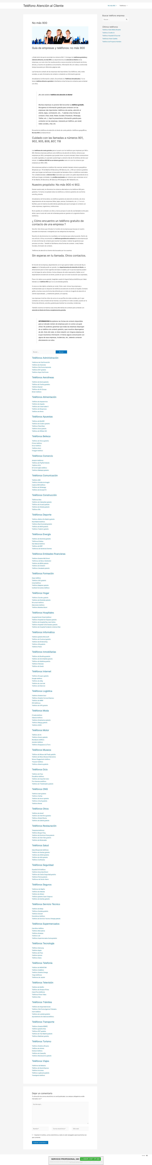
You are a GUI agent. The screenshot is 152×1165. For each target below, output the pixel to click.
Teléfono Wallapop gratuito (40, 470)
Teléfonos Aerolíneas (43, 377)
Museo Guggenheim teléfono (41, 759)
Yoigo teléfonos (37, 975)
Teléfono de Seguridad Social (41, 1007)
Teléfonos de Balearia (39, 1065)
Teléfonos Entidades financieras (48, 554)
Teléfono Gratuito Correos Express (43, 698)
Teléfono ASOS (37, 725)
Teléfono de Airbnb (38, 1048)
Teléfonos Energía (41, 534)
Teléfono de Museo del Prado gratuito (44, 754)
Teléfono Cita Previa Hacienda (41, 367)
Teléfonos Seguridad (43, 865)
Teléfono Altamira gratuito (40, 764)
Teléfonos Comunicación (45, 475)
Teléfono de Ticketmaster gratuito (42, 784)
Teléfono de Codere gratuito (41, 423)
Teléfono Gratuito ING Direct (41, 558)
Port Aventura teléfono (39, 781)
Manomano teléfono (38, 605)
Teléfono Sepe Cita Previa (40, 372)
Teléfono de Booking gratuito (41, 656)
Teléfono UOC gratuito (39, 580)
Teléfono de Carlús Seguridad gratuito (44, 874)
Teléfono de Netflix (38, 987)
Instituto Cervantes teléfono (40, 588)
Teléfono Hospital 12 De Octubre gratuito (44, 624)
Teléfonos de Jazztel (38, 977)
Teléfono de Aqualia (38, 404)
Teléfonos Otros (40, 808)
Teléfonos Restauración (44, 825)
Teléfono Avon (36, 448)
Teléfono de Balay (37, 909)
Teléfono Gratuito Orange (40, 972)
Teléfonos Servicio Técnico (46, 904)
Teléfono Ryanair (37, 387)
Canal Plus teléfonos (38, 992)
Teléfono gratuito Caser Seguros (42, 896)
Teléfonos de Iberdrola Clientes (42, 548)
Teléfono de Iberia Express (40, 1068)
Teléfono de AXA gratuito (40, 857)
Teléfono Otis (36, 509)
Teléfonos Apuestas (42, 416)
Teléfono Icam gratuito (39, 793)
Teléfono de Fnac (37, 774)
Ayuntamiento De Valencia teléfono (43, 1016)
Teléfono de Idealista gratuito (41, 661)
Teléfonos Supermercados (45, 923)
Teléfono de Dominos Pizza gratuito (43, 835)
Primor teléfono (37, 443)
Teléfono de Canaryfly (39, 1053)
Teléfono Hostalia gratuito (40, 911)
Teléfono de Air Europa (39, 389)
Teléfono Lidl (36, 936)
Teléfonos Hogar (40, 593)
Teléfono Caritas (37, 796)
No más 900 (111, 5)
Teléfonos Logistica (42, 691)
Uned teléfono (36, 583)
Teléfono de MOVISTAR (39, 967)
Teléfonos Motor (40, 730)
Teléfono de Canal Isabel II (40, 406)
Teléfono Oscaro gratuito (40, 737)
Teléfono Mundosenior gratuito (41, 1056)
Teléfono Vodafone (38, 970)
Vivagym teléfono (37, 450)
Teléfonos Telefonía (42, 963)
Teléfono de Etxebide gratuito (41, 600)
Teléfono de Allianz (38, 894)
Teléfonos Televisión (42, 982)
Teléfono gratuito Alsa (39, 1029)
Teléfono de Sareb (38, 666)
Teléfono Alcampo (37, 933)
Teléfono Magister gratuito (40, 585)
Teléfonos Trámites (42, 1002)
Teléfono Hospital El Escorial (111, 35)
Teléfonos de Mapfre (38, 889)
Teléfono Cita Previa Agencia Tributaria (44, 1009)
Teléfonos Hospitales (43, 612)
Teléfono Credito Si (108, 33)
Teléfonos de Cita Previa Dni (41, 362)
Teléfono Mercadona (38, 931)
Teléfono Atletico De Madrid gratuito (43, 519)
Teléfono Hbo (36, 997)
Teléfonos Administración (45, 357)
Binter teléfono (36, 392)
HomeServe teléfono (38, 916)
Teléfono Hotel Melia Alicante (111, 30)
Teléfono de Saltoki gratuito (40, 820)
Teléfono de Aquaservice (40, 401)
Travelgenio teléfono (38, 1075)
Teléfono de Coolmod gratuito (41, 639)
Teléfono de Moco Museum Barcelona (44, 757)
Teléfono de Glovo (37, 411)
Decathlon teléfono (38, 776)
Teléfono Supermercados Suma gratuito (44, 938)
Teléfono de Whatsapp (39, 487)
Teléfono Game (37, 958)
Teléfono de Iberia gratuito (40, 382)
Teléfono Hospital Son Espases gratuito (44, 619)
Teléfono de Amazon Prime (40, 989)
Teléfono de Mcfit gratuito (40, 526)
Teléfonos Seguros (41, 884)
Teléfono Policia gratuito (39, 877)
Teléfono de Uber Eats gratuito (41, 838)
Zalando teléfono (37, 717)
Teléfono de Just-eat (38, 683)
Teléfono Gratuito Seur (39, 695)
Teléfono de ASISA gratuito (40, 855)
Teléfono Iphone (37, 955)
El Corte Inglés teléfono (39, 468)
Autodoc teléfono (37, 742)
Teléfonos (123, 5)
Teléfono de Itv (36, 735)
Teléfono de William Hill (39, 431)
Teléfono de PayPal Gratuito (40, 463)
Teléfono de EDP (37, 546)
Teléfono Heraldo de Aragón (41, 482)
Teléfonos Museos (41, 750)
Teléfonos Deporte (41, 514)
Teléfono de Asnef (37, 813)
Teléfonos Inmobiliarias (44, 652)
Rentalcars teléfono (38, 740)
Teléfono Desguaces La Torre (41, 744)
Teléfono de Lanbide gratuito (41, 1014)
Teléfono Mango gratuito (39, 722)
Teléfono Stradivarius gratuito (41, 720)
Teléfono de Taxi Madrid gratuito (42, 1034)
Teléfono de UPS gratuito (40, 705)
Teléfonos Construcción (44, 495)
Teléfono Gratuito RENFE (40, 1026)
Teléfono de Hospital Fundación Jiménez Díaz (46, 627)
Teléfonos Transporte (43, 1022)
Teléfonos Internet (41, 671)
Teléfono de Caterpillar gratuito (42, 502)
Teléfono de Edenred (38, 686)
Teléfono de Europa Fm (39, 490)
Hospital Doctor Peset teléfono (41, 617)
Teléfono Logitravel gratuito (40, 1073)
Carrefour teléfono (38, 928)
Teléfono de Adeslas (38, 891)
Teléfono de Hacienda (39, 365)
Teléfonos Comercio (42, 456)
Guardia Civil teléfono (38, 869)
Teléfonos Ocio (40, 769)
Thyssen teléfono (37, 762)
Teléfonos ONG (40, 789)
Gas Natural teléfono (38, 544)
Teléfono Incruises (38, 1070)
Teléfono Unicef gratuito (39, 801)
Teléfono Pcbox (37, 647)
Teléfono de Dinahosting (39, 642)
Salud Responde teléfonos (40, 850)
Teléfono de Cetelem (38, 566)
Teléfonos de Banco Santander (41, 561)
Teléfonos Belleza (41, 436)
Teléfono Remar (37, 803)
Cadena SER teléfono (38, 485)
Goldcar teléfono (37, 1051)
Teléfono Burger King (38, 833)
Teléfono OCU (36, 465)
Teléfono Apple (37, 950)
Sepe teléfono (36, 578)
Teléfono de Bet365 (38, 421)
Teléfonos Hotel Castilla (109, 38)
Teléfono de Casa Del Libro (40, 779)
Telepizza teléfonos (38, 830)
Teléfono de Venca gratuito (40, 441)
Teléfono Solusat (37, 914)
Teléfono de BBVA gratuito (40, 563)
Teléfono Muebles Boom (39, 607)
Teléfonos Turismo (41, 1041)
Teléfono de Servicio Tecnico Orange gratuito (46, 918)
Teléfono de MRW (37, 700)
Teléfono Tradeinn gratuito (40, 529)
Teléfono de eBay (37, 681)
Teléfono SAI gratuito (38, 644)
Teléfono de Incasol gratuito (40, 504)
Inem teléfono (36, 1011)
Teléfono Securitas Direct (40, 872)
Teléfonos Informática (43, 632)
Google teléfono (37, 678)
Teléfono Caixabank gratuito (41, 568)
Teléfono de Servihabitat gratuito (42, 659)
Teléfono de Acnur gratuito (40, 798)
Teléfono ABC (36, 480)
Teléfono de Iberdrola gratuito (41, 539)
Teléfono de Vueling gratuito (41, 384)
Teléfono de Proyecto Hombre (111, 41)
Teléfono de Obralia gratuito (40, 507)
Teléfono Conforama (38, 860)
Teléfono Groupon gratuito (40, 676)
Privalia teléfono (37, 715)
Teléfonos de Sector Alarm (40, 879)
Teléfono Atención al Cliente (43, 6)
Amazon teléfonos (37, 460)
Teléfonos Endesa (37, 541)
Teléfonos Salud (40, 845)
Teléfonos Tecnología (43, 943)
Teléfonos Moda (40, 710)
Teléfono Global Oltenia (39, 818)
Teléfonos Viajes (40, 1061)
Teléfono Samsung (38, 948)
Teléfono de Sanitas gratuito (41, 852)
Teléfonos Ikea (36, 499)
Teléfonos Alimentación (44, 397)
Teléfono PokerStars (38, 426)
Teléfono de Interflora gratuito (41, 816)
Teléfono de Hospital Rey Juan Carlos (43, 622)
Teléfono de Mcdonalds (39, 840)
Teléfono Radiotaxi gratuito (40, 1036)
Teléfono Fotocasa (37, 664)
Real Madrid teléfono (38, 522)
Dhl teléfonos (36, 703)
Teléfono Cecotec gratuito (40, 597)
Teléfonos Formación (43, 573)
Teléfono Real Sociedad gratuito (42, 524)
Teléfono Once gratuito (39, 428)
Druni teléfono (36, 446)
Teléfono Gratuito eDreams (40, 1046)
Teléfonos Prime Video (39, 994)
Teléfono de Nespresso (39, 409)
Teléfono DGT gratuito (39, 370)
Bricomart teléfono (38, 602)
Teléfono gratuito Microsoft (40, 637)
